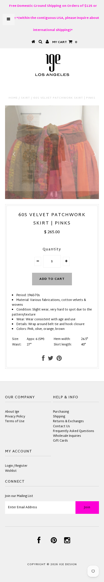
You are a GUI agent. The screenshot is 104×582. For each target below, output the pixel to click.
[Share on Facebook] (43, 359)
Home (13, 97)
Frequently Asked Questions (73, 431)
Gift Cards (60, 441)
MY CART (64, 42)
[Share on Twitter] (50, 359)
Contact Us (61, 426)
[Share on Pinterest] (59, 359)
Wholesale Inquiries (67, 436)
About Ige (12, 412)
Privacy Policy (15, 416)
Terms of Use (14, 421)
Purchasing (61, 412)
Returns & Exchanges (68, 421)
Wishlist (11, 471)
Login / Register (16, 466)
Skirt (25, 97)
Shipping (59, 416)
